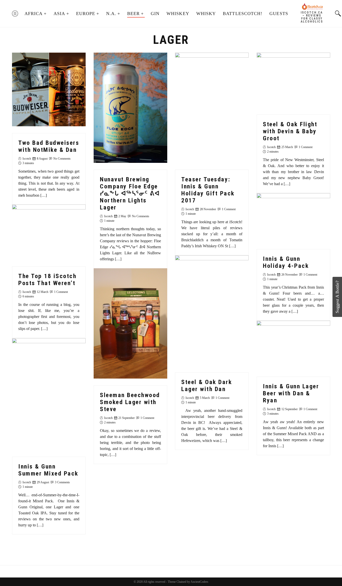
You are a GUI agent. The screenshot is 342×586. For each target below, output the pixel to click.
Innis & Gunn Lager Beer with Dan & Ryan (291, 393)
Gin (155, 13)
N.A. (111, 13)
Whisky (206, 13)
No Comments (62, 158)
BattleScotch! (242, 13)
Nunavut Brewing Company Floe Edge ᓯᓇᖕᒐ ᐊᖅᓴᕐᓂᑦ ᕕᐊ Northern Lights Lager (130, 193)
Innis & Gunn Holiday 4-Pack (286, 262)
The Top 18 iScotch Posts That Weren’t (47, 280)
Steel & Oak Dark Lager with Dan (206, 386)
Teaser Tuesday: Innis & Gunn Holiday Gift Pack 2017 (208, 190)
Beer (133, 13)
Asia (59, 13)
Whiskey (177, 13)
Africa (34, 13)
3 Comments (62, 482)
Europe (85, 13)
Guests (278, 13)
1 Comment (229, 209)
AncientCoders (199, 581)
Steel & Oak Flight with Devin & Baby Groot (290, 131)
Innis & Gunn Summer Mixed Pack (48, 470)
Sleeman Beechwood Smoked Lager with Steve (130, 402)
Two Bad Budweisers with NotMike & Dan (48, 146)
